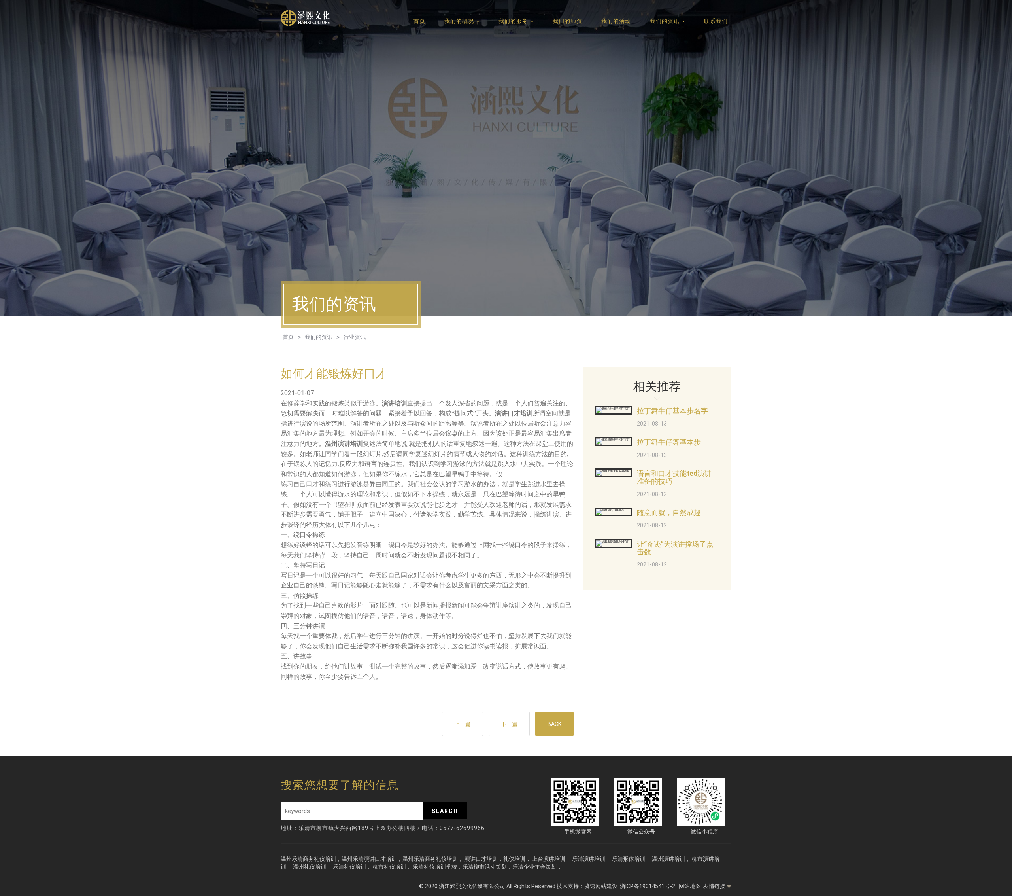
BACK (554, 724)
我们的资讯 (665, 21)
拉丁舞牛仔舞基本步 (669, 442)
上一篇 (462, 724)
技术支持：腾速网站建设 (587, 886)
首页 (419, 21)
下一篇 (509, 724)
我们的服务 (514, 21)
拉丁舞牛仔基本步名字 (672, 411)
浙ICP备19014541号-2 (648, 886)
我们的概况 (460, 21)
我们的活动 (616, 21)
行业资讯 (355, 337)
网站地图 (690, 886)
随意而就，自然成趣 (669, 512)
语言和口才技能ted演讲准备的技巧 (674, 477)
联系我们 (716, 21)
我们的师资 (567, 21)
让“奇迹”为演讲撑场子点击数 (675, 548)
